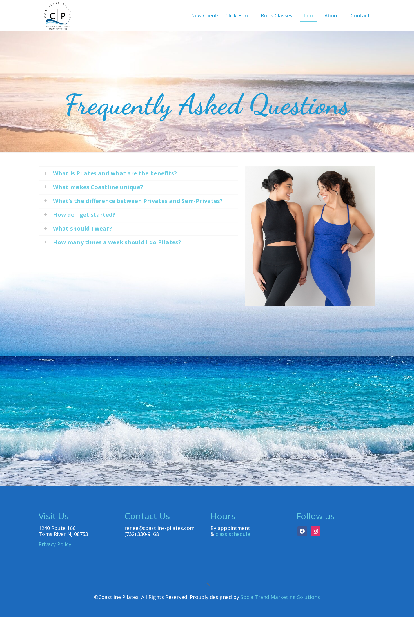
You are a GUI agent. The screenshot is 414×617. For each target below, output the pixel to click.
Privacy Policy (55, 544)
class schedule (232, 534)
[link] (138, 173)
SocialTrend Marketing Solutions (280, 597)
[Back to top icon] (207, 584)
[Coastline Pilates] (57, 15)
